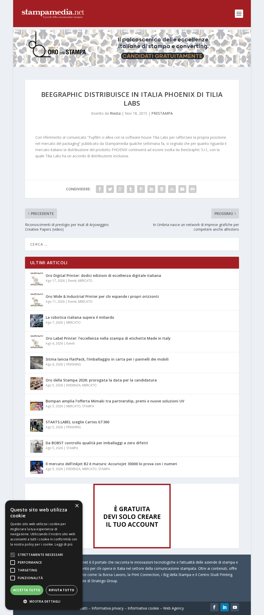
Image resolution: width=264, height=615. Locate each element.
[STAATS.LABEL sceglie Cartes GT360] (36, 425)
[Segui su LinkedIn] (224, 607)
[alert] (43, 555)
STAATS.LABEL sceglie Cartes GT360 (77, 421)
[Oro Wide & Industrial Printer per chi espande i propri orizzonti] (36, 299)
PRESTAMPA (162, 113)
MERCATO (85, 280)
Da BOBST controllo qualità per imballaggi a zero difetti (97, 442)
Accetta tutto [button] (26, 590)
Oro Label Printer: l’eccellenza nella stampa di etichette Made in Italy (108, 338)
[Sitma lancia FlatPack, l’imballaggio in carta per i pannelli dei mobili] (36, 362)
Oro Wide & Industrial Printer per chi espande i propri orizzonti (102, 296)
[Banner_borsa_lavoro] (132, 546)
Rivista (115, 113)
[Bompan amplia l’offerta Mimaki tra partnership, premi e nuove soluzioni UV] (36, 404)
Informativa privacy (107, 608)
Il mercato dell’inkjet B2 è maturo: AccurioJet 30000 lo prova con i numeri (111, 463)
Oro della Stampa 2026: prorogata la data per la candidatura (101, 380)
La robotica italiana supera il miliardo (80, 317)
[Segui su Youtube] (235, 607)
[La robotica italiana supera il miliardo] (36, 320)
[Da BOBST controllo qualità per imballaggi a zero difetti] (36, 446)
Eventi (72, 280)
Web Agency (173, 608)
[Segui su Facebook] (214, 607)
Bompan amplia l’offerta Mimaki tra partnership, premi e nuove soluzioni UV (115, 401)
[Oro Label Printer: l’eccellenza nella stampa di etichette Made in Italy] (36, 341)
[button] (43, 601)
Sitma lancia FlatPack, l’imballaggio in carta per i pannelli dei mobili (107, 359)
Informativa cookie (143, 608)
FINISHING (73, 364)
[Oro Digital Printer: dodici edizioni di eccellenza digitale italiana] (36, 279)
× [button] (77, 506)
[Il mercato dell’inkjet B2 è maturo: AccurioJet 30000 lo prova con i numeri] (36, 467)
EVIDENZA (73, 385)
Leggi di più (63, 544)
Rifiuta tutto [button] (61, 590)
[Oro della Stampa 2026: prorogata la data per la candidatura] (36, 383)
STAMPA (88, 406)
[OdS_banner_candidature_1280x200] (132, 65)
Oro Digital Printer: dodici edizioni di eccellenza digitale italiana (103, 275)
